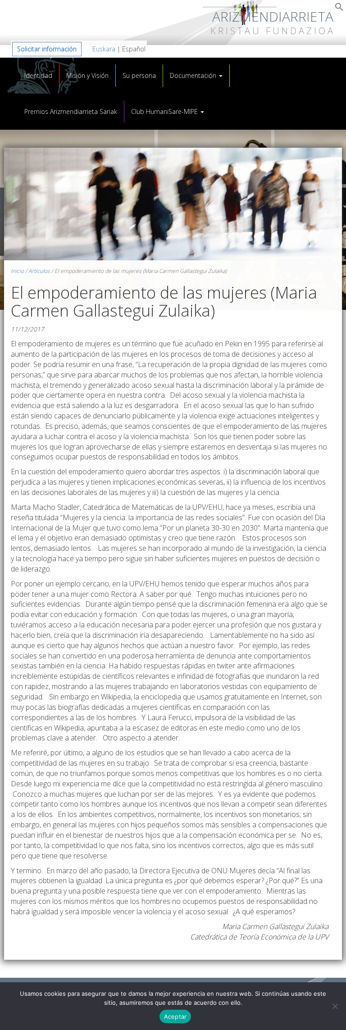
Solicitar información (47, 49)
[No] (334, 1006)
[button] (339, 9)
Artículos (39, 271)
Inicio (17, 271)
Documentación (194, 75)
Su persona (139, 75)
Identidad (38, 75)
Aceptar (175, 1016)
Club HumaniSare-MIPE (165, 111)
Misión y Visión (87, 75)
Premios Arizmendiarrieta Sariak (70, 111)
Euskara (103, 49)
